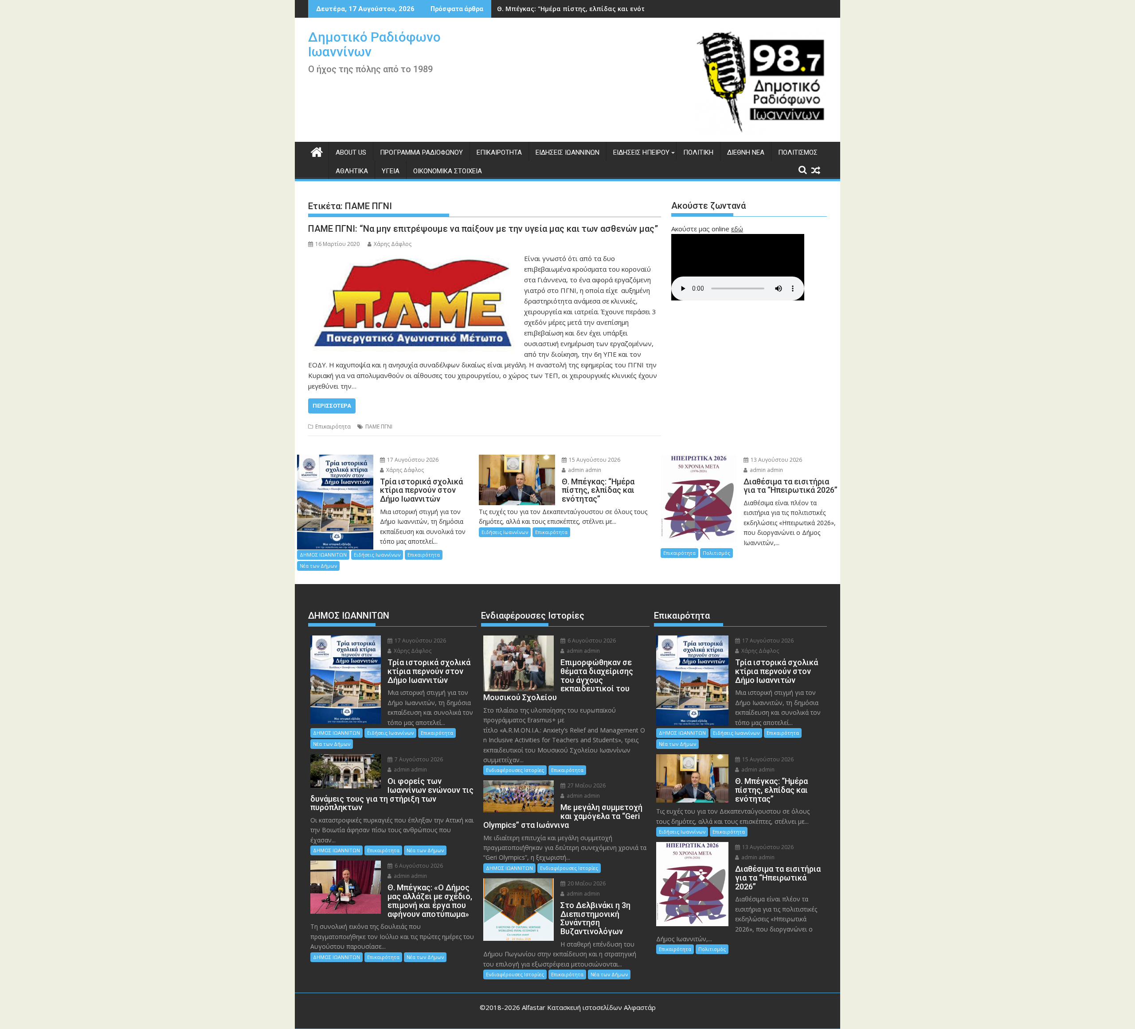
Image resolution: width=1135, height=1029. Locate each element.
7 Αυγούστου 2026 (418, 759)
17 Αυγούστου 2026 (412, 460)
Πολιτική (698, 152)
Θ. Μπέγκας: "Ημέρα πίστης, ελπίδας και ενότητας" (580, 8)
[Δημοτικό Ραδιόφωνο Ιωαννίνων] (317, 151)
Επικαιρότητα (499, 152)
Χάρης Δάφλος (392, 244)
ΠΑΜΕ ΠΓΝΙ (378, 426)
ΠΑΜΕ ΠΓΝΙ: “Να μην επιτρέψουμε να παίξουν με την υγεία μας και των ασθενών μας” (483, 228)
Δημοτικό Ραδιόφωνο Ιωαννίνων (374, 44)
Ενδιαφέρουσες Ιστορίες (515, 770)
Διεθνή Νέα (745, 152)
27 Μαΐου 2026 (586, 785)
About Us (351, 152)
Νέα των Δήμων (318, 565)
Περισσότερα (332, 405)
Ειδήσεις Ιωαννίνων (567, 152)
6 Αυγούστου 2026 (418, 865)
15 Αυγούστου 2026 (594, 460)
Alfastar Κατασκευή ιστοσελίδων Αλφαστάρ (589, 1007)
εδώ (737, 228)
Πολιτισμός (798, 152)
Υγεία (390, 171)
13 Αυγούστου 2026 (775, 460)
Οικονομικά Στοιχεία (447, 171)
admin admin (584, 470)
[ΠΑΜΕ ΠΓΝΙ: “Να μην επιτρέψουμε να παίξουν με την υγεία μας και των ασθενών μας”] (414, 258)
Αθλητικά (352, 171)
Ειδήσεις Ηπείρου (641, 152)
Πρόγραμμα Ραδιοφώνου (421, 152)
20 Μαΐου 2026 (586, 883)
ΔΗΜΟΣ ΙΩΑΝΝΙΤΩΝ (323, 554)
